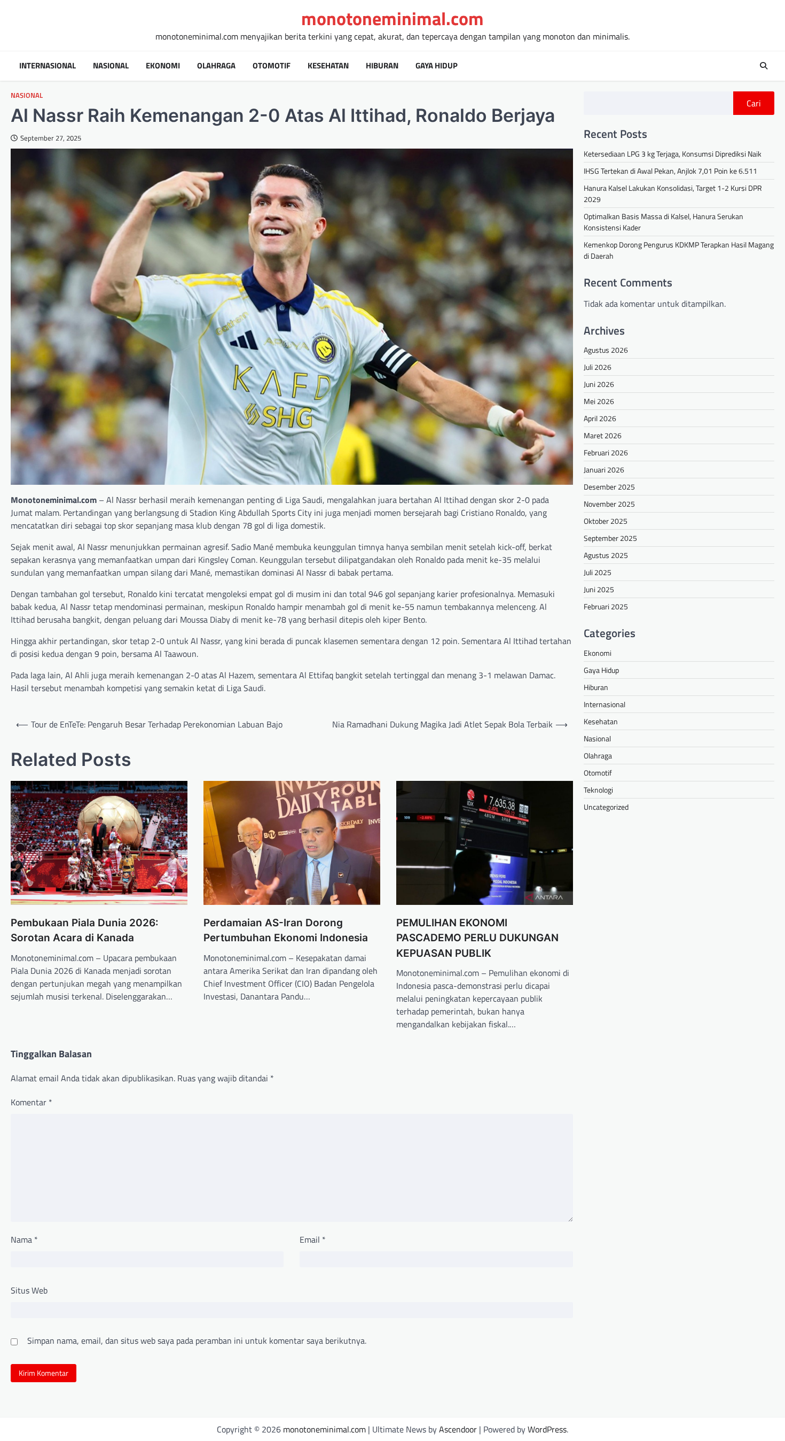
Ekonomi (163, 66)
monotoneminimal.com (392, 18)
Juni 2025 (599, 589)
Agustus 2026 (606, 349)
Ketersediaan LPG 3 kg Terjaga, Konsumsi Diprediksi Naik (673, 153)
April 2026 (600, 418)
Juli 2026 (597, 367)
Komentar (31, 1102)
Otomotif (272, 66)
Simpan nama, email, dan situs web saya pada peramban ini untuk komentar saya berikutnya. (196, 1340)
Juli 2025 (597, 572)
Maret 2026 (603, 435)
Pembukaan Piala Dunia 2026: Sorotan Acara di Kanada (85, 930)
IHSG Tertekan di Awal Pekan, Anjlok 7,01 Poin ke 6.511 (670, 170)
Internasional (47, 66)
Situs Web (29, 1290)
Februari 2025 (606, 606)
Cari (754, 103)
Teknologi (598, 789)
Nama (24, 1239)
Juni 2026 (599, 384)
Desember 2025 (609, 486)
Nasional (111, 66)
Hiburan (382, 66)
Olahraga (216, 66)
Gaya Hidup (436, 66)
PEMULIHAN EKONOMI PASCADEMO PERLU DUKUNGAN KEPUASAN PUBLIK (477, 938)
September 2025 (610, 538)
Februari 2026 (606, 452)
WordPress (547, 1429)
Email (313, 1239)
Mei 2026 (599, 401)
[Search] (764, 66)
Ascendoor (458, 1429)
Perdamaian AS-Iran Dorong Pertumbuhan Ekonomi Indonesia (285, 930)
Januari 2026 (604, 469)
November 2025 (609, 503)
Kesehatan (328, 66)
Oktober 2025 (605, 520)
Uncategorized (606, 806)
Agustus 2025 (606, 555)
